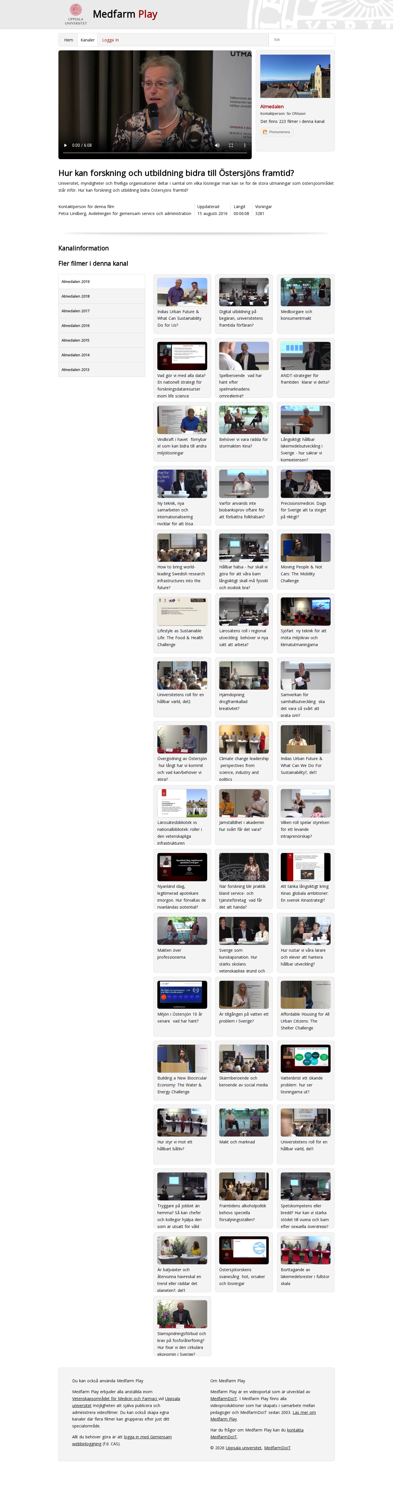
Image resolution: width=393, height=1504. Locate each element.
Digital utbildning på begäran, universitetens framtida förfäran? (241, 318)
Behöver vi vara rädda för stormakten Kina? (243, 443)
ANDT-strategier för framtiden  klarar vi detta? (305, 379)
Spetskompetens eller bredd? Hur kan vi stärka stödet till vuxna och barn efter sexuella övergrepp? (305, 1213)
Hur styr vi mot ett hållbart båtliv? (174, 1145)
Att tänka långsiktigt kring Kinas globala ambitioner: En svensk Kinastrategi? (305, 893)
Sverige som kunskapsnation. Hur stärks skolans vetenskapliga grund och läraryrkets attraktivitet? (242, 958)
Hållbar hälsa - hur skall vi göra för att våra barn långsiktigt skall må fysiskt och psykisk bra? (243, 574)
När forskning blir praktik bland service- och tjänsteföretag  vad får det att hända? (242, 894)
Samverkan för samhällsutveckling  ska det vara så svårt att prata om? (303, 702)
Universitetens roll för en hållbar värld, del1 (304, 1145)
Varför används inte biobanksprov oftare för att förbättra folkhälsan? (242, 510)
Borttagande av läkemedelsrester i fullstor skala (305, 1276)
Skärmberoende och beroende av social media (243, 1081)
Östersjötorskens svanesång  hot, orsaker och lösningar (242, 1276)
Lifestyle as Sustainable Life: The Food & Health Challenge (180, 637)
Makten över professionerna (171, 953)
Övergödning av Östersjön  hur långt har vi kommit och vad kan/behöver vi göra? (182, 766)
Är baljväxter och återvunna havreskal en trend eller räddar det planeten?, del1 (179, 1277)
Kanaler (88, 40)
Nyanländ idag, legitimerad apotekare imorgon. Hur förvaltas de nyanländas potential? (181, 894)
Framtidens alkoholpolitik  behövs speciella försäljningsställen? (243, 1212)
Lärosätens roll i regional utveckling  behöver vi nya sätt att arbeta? (243, 637)
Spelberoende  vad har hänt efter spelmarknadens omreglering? (240, 383)
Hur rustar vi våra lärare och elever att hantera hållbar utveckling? (303, 957)
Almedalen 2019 (75, 281)
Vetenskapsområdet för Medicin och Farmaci (115, 1398)
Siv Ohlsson (296, 113)
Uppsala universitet (244, 1447)
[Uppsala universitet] (75, 14)
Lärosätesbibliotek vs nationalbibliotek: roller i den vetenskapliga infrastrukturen (179, 830)
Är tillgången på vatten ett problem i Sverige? (244, 1017)
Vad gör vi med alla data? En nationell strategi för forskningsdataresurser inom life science (181, 383)
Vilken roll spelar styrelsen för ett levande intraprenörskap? (305, 829)
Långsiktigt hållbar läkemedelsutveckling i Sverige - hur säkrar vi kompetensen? (302, 447)
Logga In (110, 40)
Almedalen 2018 (75, 296)
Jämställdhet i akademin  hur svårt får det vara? (242, 826)
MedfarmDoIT (223, 1398)
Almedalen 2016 (75, 325)
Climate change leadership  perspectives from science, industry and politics (244, 766)
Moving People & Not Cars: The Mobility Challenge (301, 573)
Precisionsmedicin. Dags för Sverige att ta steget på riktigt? (303, 510)
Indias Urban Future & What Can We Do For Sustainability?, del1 (302, 765)
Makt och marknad (237, 1142)
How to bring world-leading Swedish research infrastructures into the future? (181, 574)
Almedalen (272, 106)
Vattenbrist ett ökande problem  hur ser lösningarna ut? (302, 1084)
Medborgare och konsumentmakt (296, 315)
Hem (68, 40)
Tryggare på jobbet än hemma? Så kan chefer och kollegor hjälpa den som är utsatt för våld (179, 1213)
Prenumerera (279, 132)
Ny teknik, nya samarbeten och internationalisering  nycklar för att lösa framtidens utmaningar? (179, 510)
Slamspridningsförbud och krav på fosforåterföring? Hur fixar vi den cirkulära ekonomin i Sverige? (181, 1341)
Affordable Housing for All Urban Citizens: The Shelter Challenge (305, 1021)
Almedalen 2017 (75, 310)
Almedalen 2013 (75, 369)
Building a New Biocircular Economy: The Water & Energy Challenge (182, 1084)
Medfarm (125, 13)
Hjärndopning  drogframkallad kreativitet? (233, 701)
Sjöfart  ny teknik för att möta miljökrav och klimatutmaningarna (304, 637)
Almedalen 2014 (75, 354)
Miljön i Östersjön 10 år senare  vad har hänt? (179, 1017)
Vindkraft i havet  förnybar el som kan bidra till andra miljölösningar (182, 446)
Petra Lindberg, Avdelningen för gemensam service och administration (124, 213)
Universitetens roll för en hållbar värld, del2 (180, 698)
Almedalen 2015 (75, 340)
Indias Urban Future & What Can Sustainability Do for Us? (179, 318)
